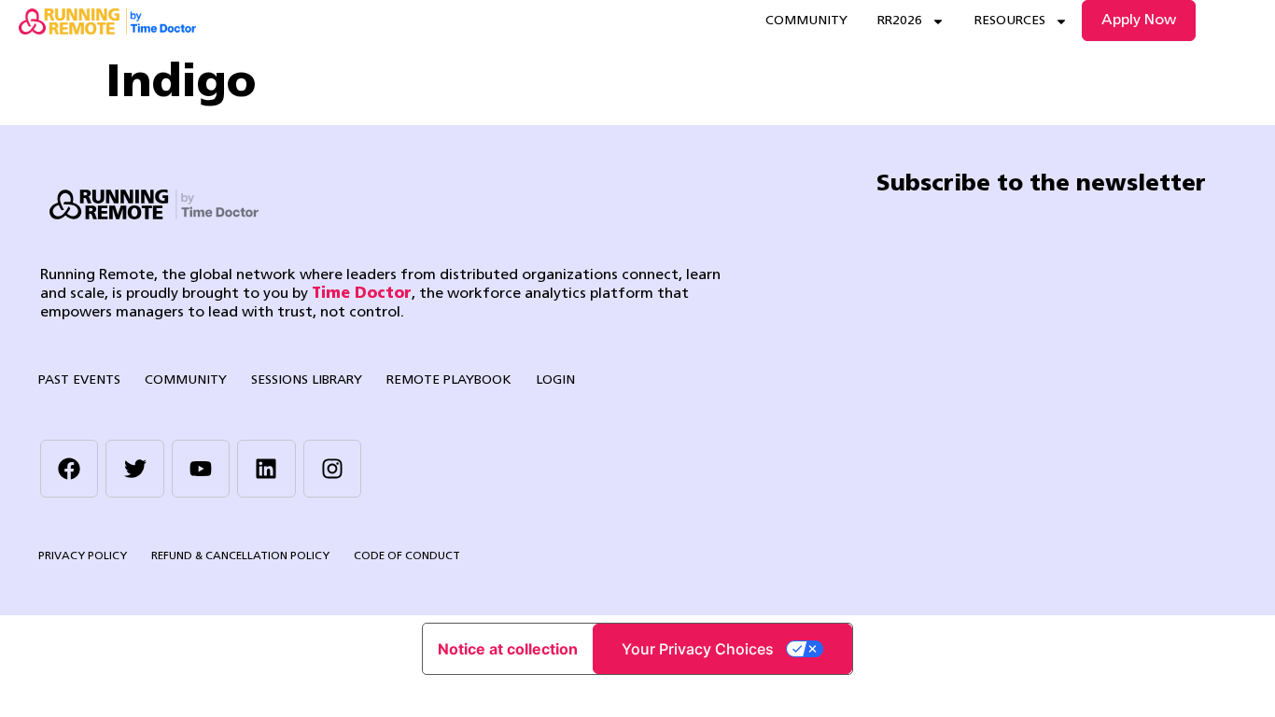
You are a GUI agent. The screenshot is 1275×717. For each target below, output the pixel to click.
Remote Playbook (448, 380)
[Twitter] (134, 469)
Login (555, 380)
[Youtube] (201, 469)
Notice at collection (508, 649)
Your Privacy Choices (698, 649)
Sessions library (306, 380)
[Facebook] (69, 469)
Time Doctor (362, 294)
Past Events (79, 380)
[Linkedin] (266, 469)
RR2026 (899, 21)
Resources (1009, 21)
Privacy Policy (82, 556)
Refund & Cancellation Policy (240, 556)
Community (806, 21)
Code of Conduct (407, 556)
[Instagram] (332, 469)
